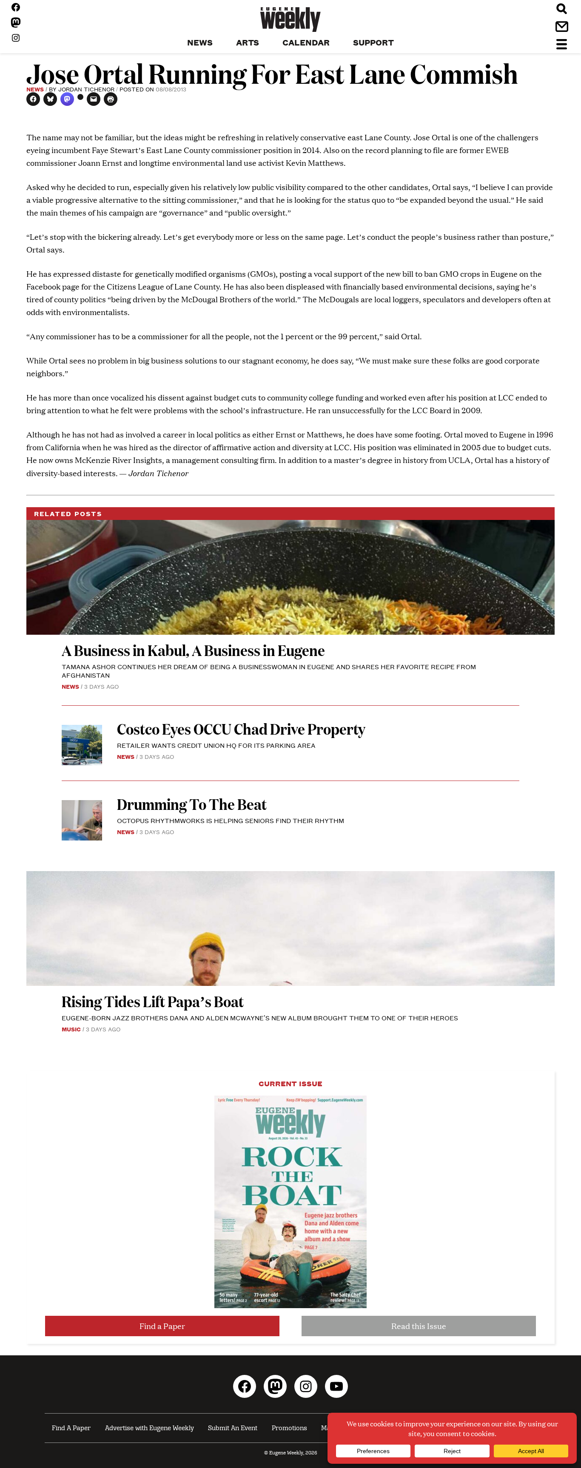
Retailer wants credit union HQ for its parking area (216, 745)
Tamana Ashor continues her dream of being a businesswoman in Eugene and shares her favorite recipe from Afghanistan (269, 670)
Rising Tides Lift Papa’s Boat (153, 1001)
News (35, 89)
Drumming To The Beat (192, 804)
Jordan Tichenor (86, 89)
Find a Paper (162, 1325)
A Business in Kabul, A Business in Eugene (193, 650)
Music (71, 1029)
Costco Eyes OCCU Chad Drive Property (241, 728)
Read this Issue (418, 1325)
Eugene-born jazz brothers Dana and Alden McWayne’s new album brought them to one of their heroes (260, 1017)
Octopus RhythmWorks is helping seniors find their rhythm (230, 820)
